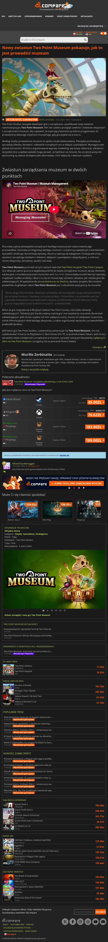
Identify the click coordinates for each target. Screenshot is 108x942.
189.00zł (94, 440)
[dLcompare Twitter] (64, 921)
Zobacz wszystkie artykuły (35, 369)
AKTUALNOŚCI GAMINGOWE (22, 119)
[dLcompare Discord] (102, 921)
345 (6, 415)
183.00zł (94, 427)
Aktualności (87, 16)
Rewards (49, 16)
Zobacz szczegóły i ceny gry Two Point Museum (27, 615)
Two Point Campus (93, 267)
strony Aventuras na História (53, 281)
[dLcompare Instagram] (79, 921)
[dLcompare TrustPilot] (87, 921)
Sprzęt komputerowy (67, 16)
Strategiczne (42, 534)
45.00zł (95, 402)
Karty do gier (14, 16)
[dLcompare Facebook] (72, 921)
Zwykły (18, 534)
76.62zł (95, 414)
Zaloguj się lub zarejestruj (90, 26)
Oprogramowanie (33, 16)
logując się (64, 455)
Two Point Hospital (72, 267)
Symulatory (28, 534)
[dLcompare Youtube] (94, 921)
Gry (3, 16)
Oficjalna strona (12, 531)
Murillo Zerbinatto (47, 119)
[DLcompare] (11, 920)
